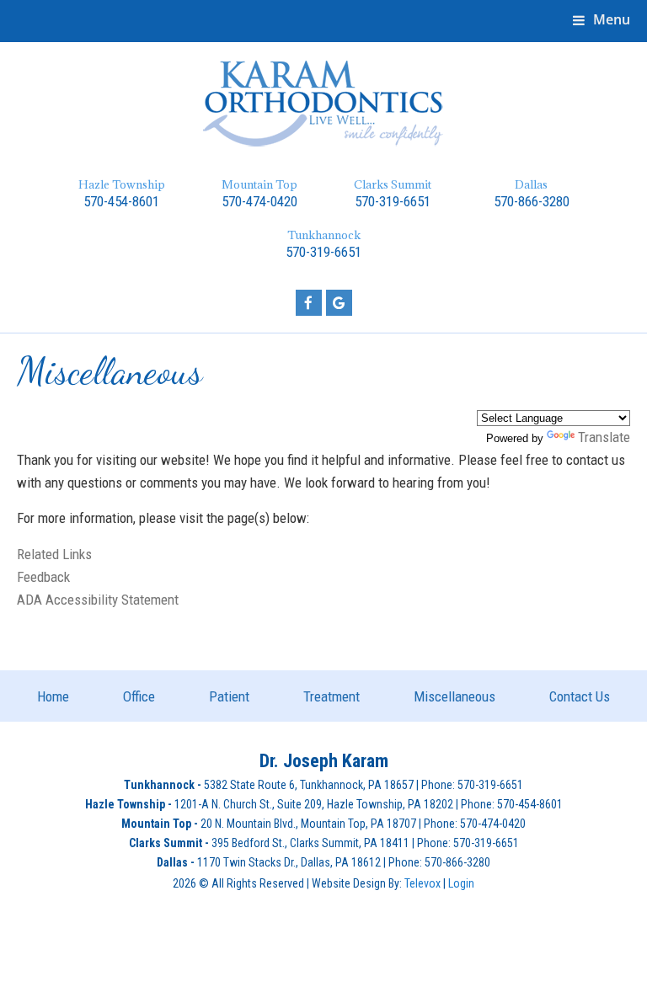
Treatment (331, 696)
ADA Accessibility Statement (98, 599)
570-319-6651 (392, 201)
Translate (604, 437)
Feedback (43, 576)
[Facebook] (309, 303)
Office (139, 696)
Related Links (54, 554)
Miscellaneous (454, 696)
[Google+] (339, 303)
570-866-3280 (531, 201)
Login (461, 883)
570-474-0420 (259, 201)
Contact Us (579, 696)
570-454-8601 (121, 201)
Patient (229, 696)
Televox (422, 883)
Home (53, 696)
